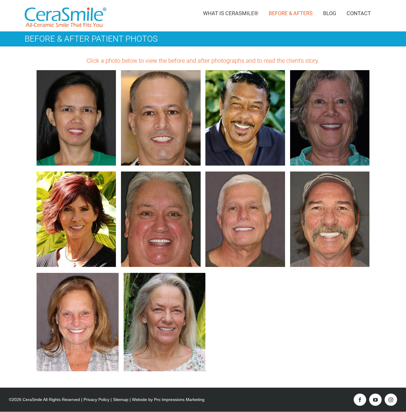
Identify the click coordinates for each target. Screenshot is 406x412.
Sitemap (120, 399)
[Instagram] (391, 400)
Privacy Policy (96, 399)
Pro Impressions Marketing (179, 399)
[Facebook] (360, 400)
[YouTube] (375, 400)
